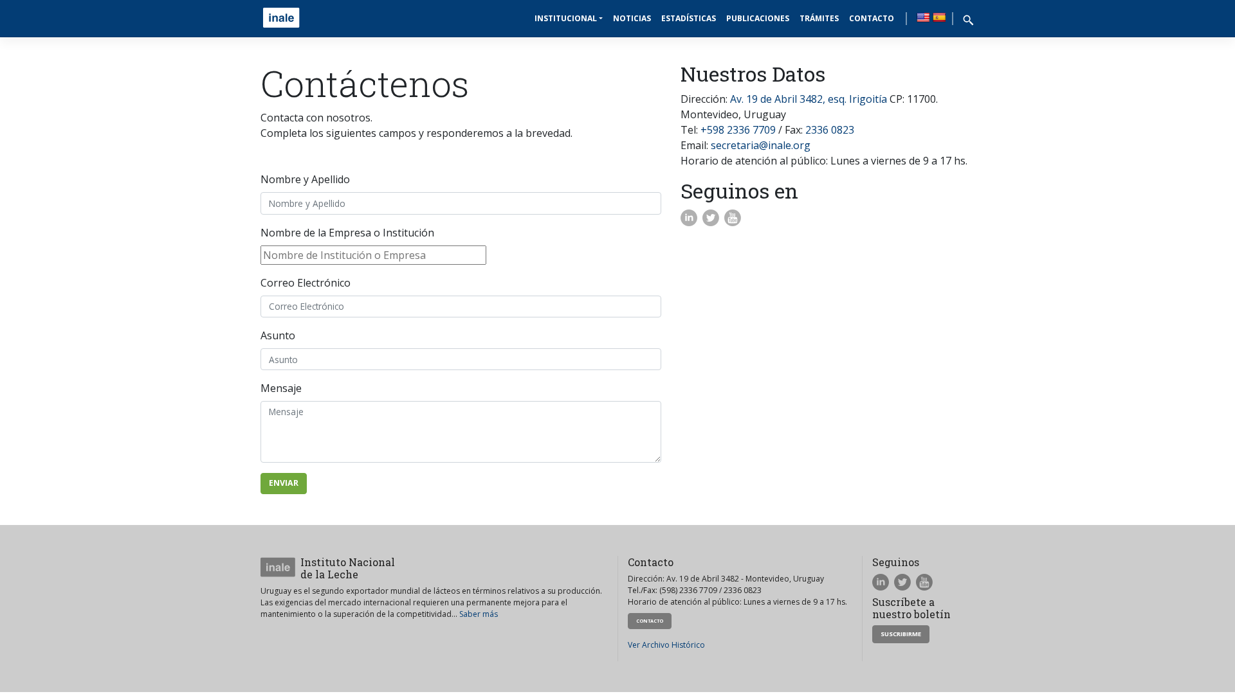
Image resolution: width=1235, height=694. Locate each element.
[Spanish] (939, 17)
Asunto (278, 335)
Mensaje (281, 388)
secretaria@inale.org (760, 145)
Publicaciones (757, 18)
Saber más (478, 614)
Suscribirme (901, 634)
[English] (923, 17)
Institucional (566, 18)
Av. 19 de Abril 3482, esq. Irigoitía (808, 99)
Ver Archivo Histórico (666, 644)
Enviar (283, 482)
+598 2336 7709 (738, 130)
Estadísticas (688, 18)
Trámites (819, 18)
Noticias (632, 18)
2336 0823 (829, 130)
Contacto (871, 18)
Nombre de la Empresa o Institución (347, 233)
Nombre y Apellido (305, 179)
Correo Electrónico (306, 283)
